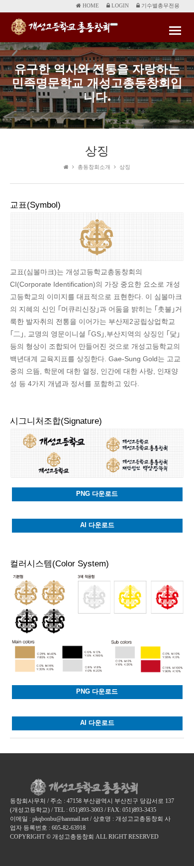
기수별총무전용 (160, 5)
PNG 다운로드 (97, 493)
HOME (90, 5)
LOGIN (119, 5)
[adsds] (114, 24)
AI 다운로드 (97, 525)
